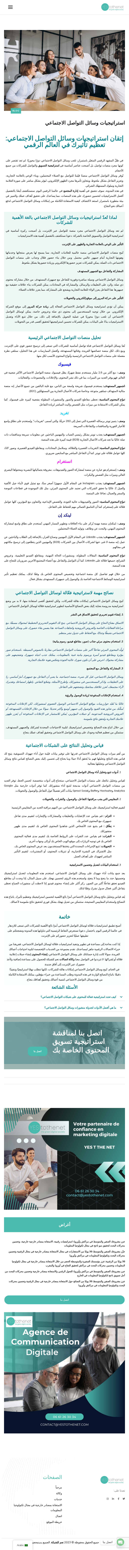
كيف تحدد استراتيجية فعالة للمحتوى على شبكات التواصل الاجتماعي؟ (78, 996)
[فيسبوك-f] (118, 1499)
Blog (15, 110)
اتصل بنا (64, 1300)
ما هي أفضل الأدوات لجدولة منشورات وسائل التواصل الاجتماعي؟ (80, 1007)
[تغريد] (124, 1499)
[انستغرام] (107, 1499)
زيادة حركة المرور (38, 306)
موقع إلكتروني (84, 298)
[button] (64, 997)
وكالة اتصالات (67, 959)
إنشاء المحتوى (39, 954)
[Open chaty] (120, 1542)
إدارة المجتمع (70, 191)
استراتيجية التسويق (48, 165)
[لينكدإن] (113, 1499)
